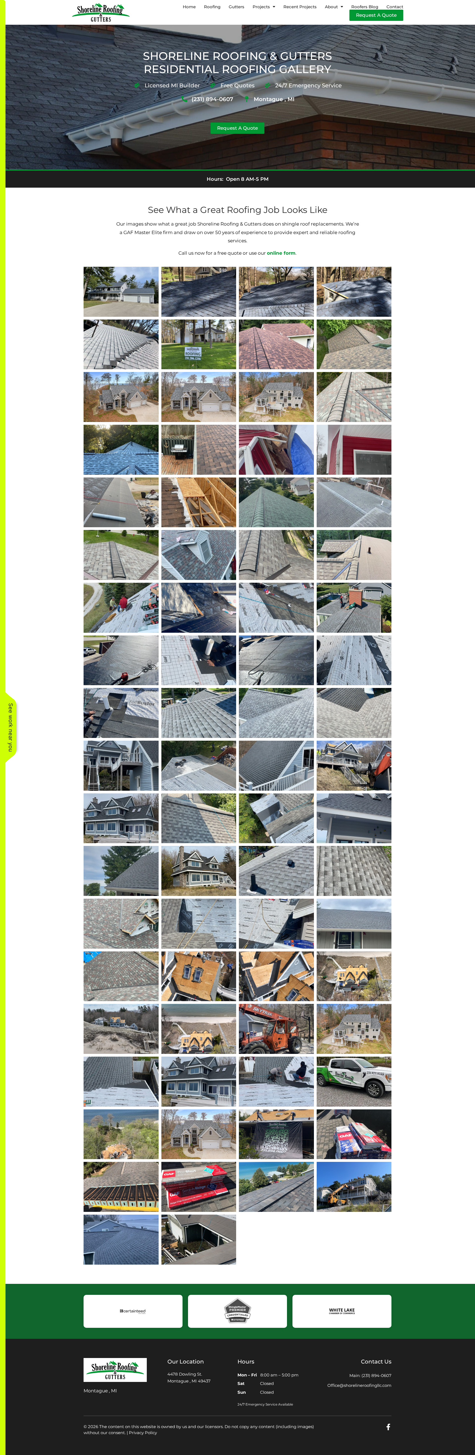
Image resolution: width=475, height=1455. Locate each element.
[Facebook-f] (388, 1427)
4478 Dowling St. (184, 1374)
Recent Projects (300, 6)
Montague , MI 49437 (189, 1381)
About (331, 6)
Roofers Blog (364, 6)
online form (281, 253)
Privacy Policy (143, 1432)
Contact (394, 6)
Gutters (236, 6)
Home (189, 6)
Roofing (212, 6)
